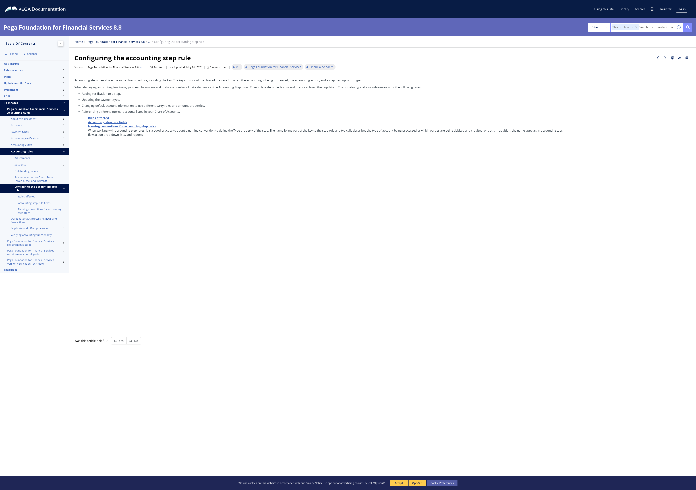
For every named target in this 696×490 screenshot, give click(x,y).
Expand (13, 54)
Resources (11, 269)
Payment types (20, 132)
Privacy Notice (314, 483)
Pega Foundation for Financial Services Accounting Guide (32, 110)
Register (666, 9)
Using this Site (604, 9)
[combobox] (642, 27)
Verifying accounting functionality (31, 235)
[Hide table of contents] (60, 43)
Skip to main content (16, 4)
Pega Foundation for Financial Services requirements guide (30, 242)
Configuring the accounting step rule (35, 188)
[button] (636, 27)
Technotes (11, 103)
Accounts (16, 125)
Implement (11, 89)
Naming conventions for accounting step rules (39, 211)
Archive (640, 9)
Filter (594, 27)
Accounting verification (25, 138)
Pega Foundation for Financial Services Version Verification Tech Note (30, 261)
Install (8, 76)
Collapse (32, 54)
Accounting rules (22, 151)
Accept (399, 483)
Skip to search (43, 4)
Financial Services (322, 67)
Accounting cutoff (21, 145)
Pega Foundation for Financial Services (275, 67)
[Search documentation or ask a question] (687, 27)
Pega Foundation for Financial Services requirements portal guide (30, 252)
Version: (79, 67)
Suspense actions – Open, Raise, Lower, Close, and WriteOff (34, 179)
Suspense (20, 164)
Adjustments (22, 158)
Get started (11, 63)
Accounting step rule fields (34, 203)
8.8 (238, 67)
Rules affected (26, 196)
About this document (23, 119)
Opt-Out (417, 483)
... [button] (149, 41)
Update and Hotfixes (17, 83)
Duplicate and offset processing (30, 228)
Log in (682, 9)
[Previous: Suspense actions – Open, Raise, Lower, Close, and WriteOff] (658, 58)
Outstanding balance (27, 171)
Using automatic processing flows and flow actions (34, 220)
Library (624, 9)
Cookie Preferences (442, 483)
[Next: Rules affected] (665, 58)
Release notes (13, 70)
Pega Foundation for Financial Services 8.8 (116, 41)
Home (78, 41)
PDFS (7, 96)
